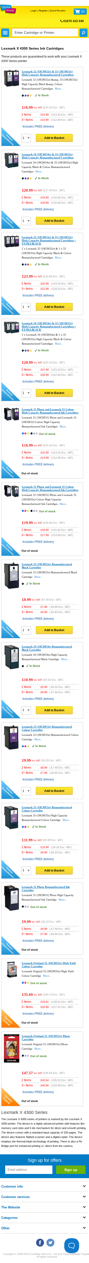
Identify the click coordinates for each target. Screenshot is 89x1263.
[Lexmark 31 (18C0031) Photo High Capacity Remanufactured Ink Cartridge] (11, 910)
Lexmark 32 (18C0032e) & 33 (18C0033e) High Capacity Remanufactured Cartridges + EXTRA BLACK (49, 240)
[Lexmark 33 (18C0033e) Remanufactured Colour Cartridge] (11, 748)
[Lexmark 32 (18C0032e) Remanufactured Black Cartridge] (11, 588)
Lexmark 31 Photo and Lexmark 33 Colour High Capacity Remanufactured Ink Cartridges (50, 411)
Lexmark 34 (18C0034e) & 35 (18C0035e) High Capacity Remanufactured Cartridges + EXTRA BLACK (49, 326)
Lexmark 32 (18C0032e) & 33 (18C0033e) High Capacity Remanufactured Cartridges (48, 73)
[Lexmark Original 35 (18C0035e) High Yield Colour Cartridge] (11, 976)
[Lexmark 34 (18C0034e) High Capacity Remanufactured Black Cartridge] (11, 668)
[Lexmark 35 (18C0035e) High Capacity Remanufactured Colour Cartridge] (11, 828)
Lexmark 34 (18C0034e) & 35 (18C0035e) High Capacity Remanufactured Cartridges (48, 156)
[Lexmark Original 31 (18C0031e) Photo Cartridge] (11, 1061)
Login (33, 10)
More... (59, 88)
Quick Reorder (57, 10)
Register (43, 10)
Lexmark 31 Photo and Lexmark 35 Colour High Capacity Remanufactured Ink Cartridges (50, 488)
